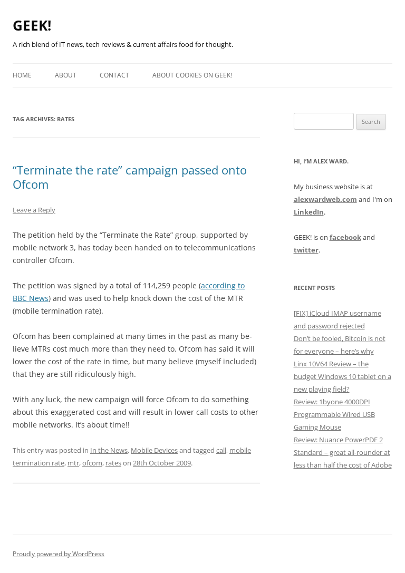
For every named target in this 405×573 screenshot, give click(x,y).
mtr (73, 463)
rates (113, 463)
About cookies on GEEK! (192, 75)
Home (22, 75)
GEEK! (32, 25)
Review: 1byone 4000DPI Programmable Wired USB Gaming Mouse (334, 414)
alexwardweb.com (325, 199)
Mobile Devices (154, 450)
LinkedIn (309, 212)
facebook (345, 237)
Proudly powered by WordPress (58, 553)
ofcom (92, 463)
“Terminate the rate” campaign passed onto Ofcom (130, 176)
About (65, 75)
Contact (114, 75)
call (221, 450)
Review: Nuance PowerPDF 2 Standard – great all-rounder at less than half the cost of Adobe (343, 452)
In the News (109, 450)
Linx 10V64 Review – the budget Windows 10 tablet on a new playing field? (342, 376)
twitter (306, 250)
